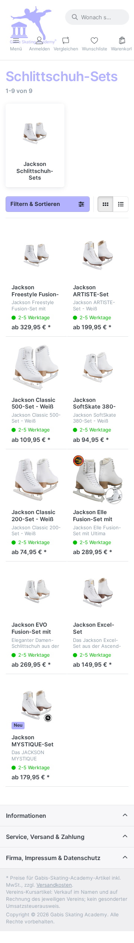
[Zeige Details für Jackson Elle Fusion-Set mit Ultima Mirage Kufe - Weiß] (97, 479)
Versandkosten (54, 885)
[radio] (105, 204)
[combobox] (97, 17)
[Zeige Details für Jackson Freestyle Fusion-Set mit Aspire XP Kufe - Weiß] (36, 254)
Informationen (26, 815)
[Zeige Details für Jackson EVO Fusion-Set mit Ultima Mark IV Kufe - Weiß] (36, 592)
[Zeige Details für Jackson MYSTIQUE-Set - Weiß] (36, 704)
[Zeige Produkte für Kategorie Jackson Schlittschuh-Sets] (35, 133)
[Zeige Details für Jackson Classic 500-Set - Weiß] (36, 367)
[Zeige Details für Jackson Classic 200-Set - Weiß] (36, 479)
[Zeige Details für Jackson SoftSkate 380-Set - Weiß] (97, 367)
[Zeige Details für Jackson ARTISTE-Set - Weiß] (97, 254)
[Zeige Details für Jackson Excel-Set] (97, 592)
